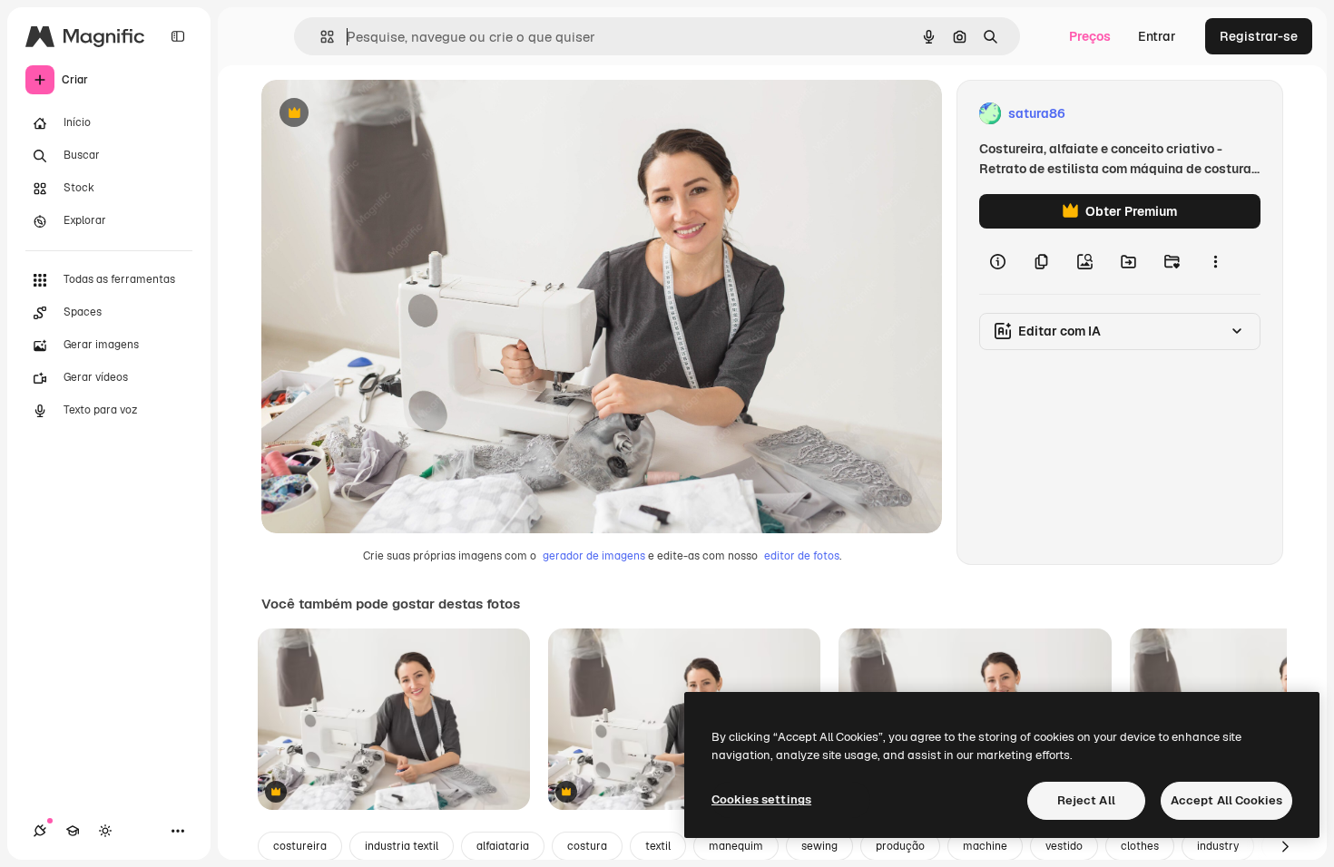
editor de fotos (801, 556)
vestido (1064, 846)
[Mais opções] (1215, 261)
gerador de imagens (594, 556)
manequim (736, 846)
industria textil (401, 846)
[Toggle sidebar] (177, 36)
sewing (819, 846)
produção (900, 846)
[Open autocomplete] (320, 37)
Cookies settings (761, 799)
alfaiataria (502, 846)
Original (377, 113)
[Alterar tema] (105, 830)
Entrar (1157, 36)
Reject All (1086, 800)
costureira (300, 846)
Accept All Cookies (1226, 800)
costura (587, 846)
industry (1218, 846)
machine (985, 846)
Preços (1090, 36)
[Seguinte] (1285, 846)
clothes (1140, 846)
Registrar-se (1259, 36)
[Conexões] (39, 830)
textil (658, 846)
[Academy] (72, 830)
